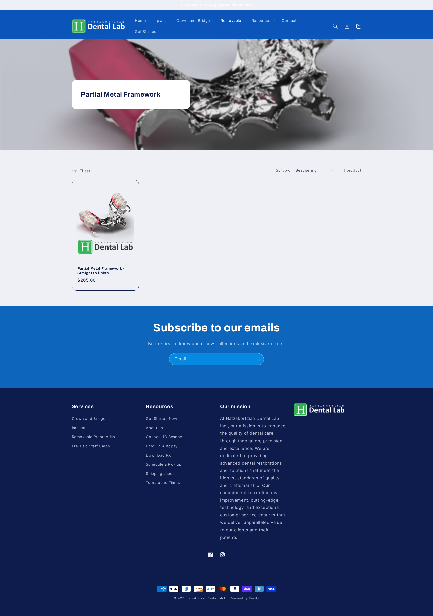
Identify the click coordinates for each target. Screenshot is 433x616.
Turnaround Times (163, 482)
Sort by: (283, 170)
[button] (161, 20)
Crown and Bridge (89, 418)
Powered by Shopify (244, 598)
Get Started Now (161, 418)
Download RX (158, 455)
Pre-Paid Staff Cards (91, 446)
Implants (80, 428)
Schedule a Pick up (163, 464)
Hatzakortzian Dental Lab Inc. (208, 598)
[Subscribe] (258, 359)
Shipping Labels (160, 473)
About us (154, 428)
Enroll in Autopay (162, 446)
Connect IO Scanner (165, 437)
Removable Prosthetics (93, 437)
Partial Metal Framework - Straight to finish (101, 270)
